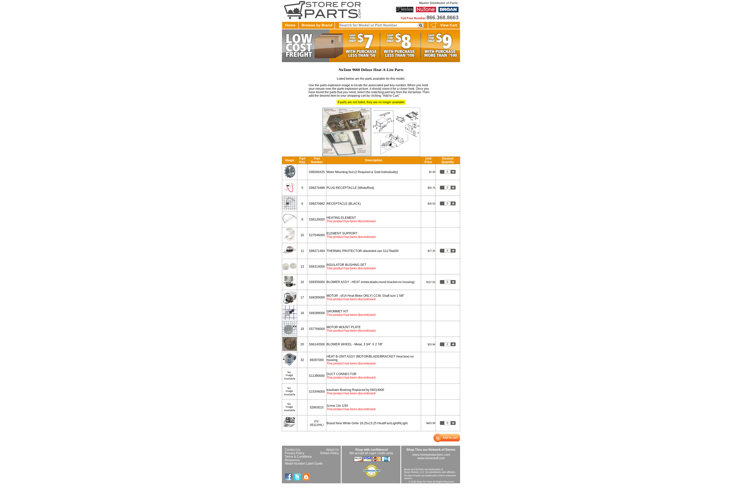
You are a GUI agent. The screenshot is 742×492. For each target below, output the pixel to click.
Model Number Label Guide (304, 463)
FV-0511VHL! (317, 423)
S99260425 (317, 172)
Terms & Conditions (298, 456)
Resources (292, 460)
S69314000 (317, 266)
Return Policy (329, 453)
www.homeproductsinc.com (431, 454)
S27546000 (317, 235)
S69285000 (317, 297)
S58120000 (317, 219)
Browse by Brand (317, 25)
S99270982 (317, 203)
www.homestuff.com (431, 458)
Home (290, 25)
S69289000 (317, 313)
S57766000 (317, 329)
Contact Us (292, 449)
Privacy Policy (294, 453)
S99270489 (317, 187)
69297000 (317, 360)
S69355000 (317, 282)
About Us (332, 449)
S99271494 (317, 251)
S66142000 (317, 344)
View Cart (448, 25)
